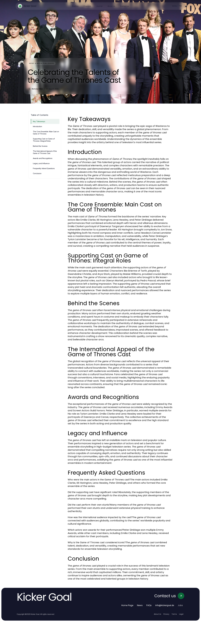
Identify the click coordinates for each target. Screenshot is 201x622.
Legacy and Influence (41, 163)
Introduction (37, 126)
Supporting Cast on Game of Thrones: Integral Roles (44, 140)
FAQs (149, 605)
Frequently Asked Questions (44, 168)
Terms (174, 614)
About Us (157, 614)
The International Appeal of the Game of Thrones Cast (45, 152)
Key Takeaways (39, 121)
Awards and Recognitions (42, 158)
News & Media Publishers (41, 63)
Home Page (127, 605)
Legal (181, 614)
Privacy (166, 614)
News (140, 605)
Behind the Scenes (40, 146)
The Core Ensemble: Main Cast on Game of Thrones (46, 133)
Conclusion (37, 173)
